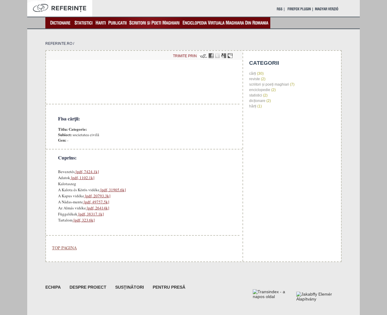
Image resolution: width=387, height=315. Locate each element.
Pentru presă (169, 287)
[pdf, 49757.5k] (96, 202)
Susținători (129, 287)
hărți (252, 106)
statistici (255, 95)
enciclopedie (259, 90)
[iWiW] (202, 55)
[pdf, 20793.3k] (97, 196)
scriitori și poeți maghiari (269, 84)
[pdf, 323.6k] (84, 220)
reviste (254, 79)
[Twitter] (217, 55)
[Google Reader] (223, 55)
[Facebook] (211, 55)
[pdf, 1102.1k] (82, 177)
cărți (252, 73)
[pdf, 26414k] (97, 208)
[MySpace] (230, 55)
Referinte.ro (58, 43)
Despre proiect (88, 287)
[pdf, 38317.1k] (90, 214)
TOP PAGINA (64, 248)
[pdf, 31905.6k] (112, 189)
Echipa (53, 287)
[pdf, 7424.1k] (87, 171)
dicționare (257, 101)
